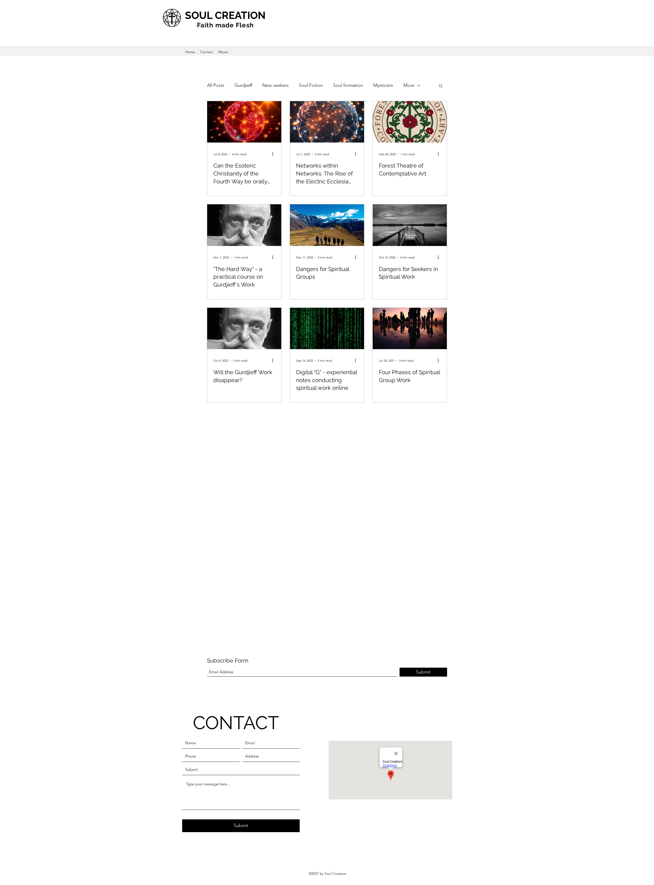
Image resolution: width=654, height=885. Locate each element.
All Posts (215, 85)
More (408, 85)
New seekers (275, 85)
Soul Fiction (311, 85)
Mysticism (383, 85)
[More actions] (274, 154)
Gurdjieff (243, 85)
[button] (440, 86)
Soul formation (348, 85)
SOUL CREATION (225, 15)
